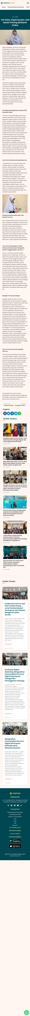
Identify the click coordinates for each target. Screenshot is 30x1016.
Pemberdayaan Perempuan (16, 7)
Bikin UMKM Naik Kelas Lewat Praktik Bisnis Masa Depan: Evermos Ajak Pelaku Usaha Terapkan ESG (15, 463)
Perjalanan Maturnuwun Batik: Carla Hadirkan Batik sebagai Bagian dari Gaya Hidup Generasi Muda (15, 439)
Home (3, 7)
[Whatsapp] (21, 805)
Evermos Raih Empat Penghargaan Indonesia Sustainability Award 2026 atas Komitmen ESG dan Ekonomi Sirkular (14, 512)
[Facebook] (11, 805)
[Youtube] (18, 805)
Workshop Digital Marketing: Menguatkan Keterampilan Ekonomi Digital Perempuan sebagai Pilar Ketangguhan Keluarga (15, 675)
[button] (28, 3)
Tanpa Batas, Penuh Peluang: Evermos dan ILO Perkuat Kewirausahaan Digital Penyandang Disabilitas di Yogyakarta (15, 538)
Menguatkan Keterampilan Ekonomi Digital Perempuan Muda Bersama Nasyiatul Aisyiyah (14, 743)
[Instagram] (8, 805)
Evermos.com (16, 856)
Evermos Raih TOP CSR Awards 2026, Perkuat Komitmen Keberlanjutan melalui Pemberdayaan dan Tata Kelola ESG (13, 564)
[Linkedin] (14, 805)
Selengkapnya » (8, 644)
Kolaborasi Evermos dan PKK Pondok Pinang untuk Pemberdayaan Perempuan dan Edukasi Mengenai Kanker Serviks (15, 609)
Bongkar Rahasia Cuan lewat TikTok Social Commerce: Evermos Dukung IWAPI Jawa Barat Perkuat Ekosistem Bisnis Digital (15, 487)
